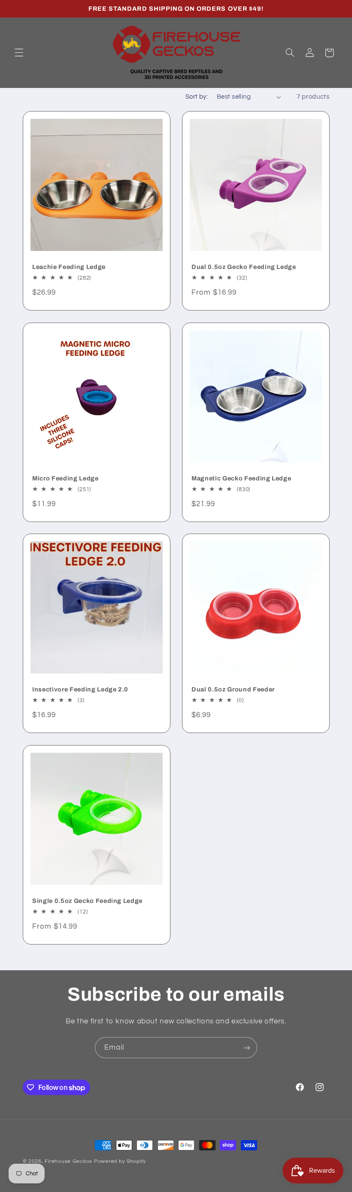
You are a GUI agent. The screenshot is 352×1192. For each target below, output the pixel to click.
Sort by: (196, 97)
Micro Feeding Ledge (65, 478)
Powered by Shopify (120, 1161)
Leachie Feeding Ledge (69, 266)
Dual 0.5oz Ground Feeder (233, 689)
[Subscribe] (247, 1047)
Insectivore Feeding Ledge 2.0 (80, 689)
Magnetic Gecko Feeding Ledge (241, 478)
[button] (19, 53)
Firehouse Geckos (68, 1161)
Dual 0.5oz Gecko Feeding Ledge (243, 266)
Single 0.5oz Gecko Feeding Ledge (87, 900)
